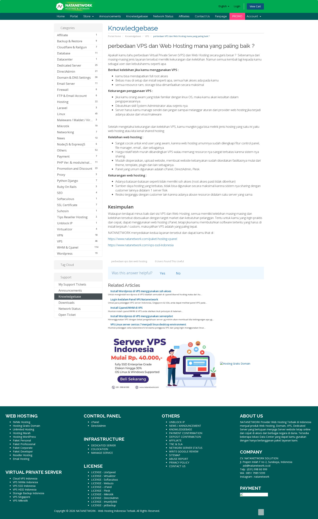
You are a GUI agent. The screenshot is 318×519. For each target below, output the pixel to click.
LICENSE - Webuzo (102, 483)
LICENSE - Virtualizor (103, 476)
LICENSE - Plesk (100, 490)
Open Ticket (66, 315)
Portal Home (114, 36)
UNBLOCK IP (177, 422)
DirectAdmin (98, 425)
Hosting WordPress (24, 436)
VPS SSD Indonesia (24, 486)
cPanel (95, 422)
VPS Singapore (21, 497)
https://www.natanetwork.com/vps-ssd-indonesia (141, 245)
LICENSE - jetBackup (103, 505)
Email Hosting (21, 459)
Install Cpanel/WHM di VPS (126, 307)
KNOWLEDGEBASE (180, 429)
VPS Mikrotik (20, 500)
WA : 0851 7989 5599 (252, 473)
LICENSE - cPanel (101, 487)
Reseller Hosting (22, 455)
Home (61, 16)
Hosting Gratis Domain (26, 425)
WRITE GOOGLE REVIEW (183, 451)
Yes (162, 273)
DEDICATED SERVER (103, 445)
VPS (147, 36)
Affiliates (184, 16)
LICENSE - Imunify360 (104, 501)
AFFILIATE (175, 440)
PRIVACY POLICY (179, 462)
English (222, 6)
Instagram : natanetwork (254, 476)
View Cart (255, 6)
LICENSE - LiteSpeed (103, 472)
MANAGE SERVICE (102, 452)
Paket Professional (24, 444)
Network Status (163, 16)
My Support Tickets (71, 284)
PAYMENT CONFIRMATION (185, 433)
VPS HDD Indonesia (24, 489)
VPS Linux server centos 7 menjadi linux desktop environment (148, 324)
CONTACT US (177, 466)
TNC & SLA (176, 444)
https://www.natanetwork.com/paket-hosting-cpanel (142, 239)
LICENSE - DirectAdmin (105, 498)
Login (237, 6)
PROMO (237, 16)
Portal (74, 16)
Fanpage (221, 16)
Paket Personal (22, 440)
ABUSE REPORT (178, 459)
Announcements (110, 16)
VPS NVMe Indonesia (25, 482)
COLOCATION (99, 449)
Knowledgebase (137, 16)
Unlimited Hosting (23, 429)
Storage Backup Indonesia (28, 493)
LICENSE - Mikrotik (102, 494)
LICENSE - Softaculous (104, 479)
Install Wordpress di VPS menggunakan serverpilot (141, 316)
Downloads (66, 302)
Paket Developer (23, 451)
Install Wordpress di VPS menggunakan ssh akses (140, 291)
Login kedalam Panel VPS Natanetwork (134, 299)
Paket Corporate (23, 448)
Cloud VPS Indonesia (25, 478)
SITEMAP (174, 455)
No (178, 273)
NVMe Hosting (21, 422)
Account (253, 16)
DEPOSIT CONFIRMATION (185, 436)
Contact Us (202, 16)
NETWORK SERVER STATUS (185, 448)
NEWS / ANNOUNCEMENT (185, 425)
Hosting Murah (22, 433)
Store (87, 16)
